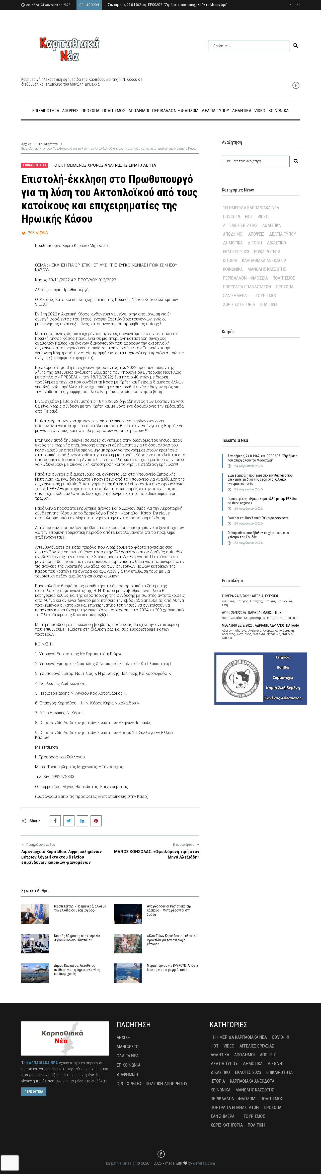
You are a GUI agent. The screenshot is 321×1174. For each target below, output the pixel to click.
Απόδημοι (233, 234)
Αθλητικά (271, 225)
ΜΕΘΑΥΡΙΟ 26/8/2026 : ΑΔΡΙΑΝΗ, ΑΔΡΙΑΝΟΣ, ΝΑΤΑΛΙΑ (260, 625)
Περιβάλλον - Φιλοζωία (245, 278)
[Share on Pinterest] (96, 820)
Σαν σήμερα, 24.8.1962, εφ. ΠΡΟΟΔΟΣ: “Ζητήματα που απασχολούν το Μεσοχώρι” (262, 458)
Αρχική (26, 144)
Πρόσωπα (284, 286)
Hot (249, 216)
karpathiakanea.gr (121, 1163)
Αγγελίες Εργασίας (240, 225)
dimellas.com (204, 1163)
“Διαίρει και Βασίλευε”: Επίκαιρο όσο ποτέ (258, 518)
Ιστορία (230, 260)
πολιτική (268, 304)
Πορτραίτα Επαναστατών (247, 286)
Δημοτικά (233, 242)
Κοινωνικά (233, 269)
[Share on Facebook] (55, 820)
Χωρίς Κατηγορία (239, 304)
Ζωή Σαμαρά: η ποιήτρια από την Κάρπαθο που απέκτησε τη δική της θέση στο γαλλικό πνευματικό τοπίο (260, 479)
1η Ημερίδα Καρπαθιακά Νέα (251, 207)
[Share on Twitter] (68, 820)
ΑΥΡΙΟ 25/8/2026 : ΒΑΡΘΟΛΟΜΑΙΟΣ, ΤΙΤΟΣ (251, 613)
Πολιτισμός (284, 278)
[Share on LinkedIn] (82, 820)
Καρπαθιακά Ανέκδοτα (264, 260)
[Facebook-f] (295, 85)
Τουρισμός (266, 295)
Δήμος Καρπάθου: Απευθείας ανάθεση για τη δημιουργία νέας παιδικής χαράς (77, 969)
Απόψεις (256, 234)
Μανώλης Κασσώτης (267, 269)
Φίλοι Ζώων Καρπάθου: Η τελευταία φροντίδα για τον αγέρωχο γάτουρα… (172, 940)
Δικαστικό (276, 242)
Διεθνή (255, 242)
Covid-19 (231, 216)
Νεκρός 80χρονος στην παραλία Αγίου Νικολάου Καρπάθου (77, 938)
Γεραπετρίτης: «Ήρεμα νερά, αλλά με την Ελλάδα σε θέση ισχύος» (80, 908)
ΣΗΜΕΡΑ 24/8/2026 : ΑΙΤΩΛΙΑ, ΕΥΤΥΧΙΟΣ (250, 596)
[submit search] (295, 45)
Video (263, 216)
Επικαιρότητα (48, 144)
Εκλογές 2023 (236, 251)
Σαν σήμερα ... (237, 295)
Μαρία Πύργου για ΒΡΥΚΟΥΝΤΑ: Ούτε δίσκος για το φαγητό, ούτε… (173, 967)
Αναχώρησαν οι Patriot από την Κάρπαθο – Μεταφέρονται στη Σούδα (169, 910)
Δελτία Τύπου (282, 234)
